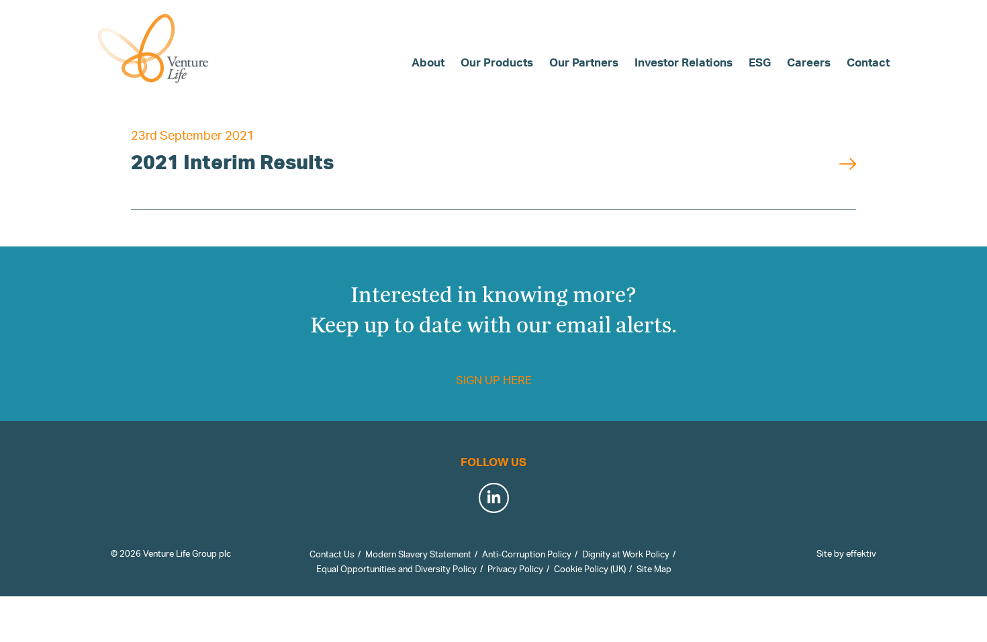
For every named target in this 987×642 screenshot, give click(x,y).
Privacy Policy (515, 568)
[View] (847, 161)
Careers (809, 62)
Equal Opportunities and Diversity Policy (396, 568)
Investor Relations (683, 62)
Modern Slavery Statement (418, 554)
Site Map (654, 568)
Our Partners (583, 62)
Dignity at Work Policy (625, 554)
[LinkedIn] (494, 496)
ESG (760, 62)
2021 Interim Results (232, 161)
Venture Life (154, 48)
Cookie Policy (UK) (590, 568)
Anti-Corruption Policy (526, 554)
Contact (868, 62)
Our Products (497, 62)
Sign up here (494, 379)
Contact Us (332, 554)
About (428, 62)
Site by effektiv (846, 553)
